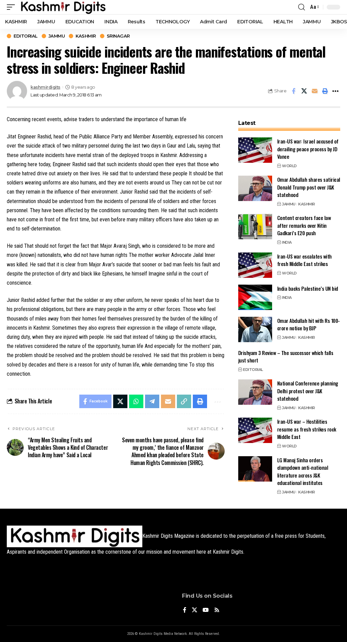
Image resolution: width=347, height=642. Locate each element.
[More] (335, 91)
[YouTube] (206, 610)
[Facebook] (184, 610)
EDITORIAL (26, 36)
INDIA (287, 242)
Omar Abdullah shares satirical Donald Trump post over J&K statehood (308, 187)
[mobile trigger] (12, 7)
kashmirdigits (45, 87)
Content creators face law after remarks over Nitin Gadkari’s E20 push (304, 225)
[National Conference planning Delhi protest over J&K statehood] (255, 392)
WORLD (289, 165)
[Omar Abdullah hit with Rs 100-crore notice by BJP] (255, 329)
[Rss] (217, 610)
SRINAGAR (118, 36)
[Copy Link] (184, 401)
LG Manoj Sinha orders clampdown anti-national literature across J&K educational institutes (302, 471)
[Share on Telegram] (152, 401)
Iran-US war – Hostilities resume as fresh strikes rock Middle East (306, 429)
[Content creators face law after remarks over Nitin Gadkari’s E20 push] (255, 226)
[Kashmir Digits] (62, 7)
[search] (302, 7)
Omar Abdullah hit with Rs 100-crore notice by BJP (308, 324)
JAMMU (56, 36)
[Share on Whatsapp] (136, 401)
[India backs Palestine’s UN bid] (255, 297)
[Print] (325, 91)
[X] (194, 610)
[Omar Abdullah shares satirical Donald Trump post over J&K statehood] (255, 188)
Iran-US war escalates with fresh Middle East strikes (304, 260)
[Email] (314, 91)
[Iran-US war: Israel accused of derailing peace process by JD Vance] (255, 150)
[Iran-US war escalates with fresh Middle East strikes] (255, 265)
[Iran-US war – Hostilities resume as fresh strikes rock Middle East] (255, 430)
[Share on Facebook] (293, 91)
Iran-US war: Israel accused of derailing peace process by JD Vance (308, 148)
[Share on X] (304, 91)
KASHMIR (86, 36)
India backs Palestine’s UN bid (307, 288)
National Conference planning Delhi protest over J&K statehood (307, 390)
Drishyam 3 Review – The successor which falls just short (285, 356)
